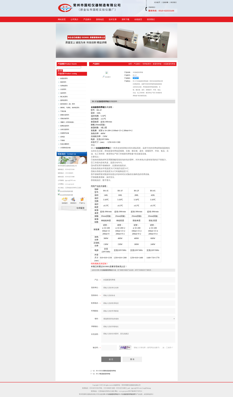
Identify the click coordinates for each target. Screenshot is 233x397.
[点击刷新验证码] (125, 348)
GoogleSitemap (146, 388)
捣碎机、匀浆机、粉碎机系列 (69, 107)
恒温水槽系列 (64, 144)
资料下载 (125, 19)
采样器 (62, 137)
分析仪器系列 (64, 129)
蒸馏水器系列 (64, 115)
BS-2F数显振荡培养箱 (103, 374)
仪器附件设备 (64, 133)
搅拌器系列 (64, 100)
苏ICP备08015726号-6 (135, 391)
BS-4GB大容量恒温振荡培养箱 (106, 371)
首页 (130, 64)
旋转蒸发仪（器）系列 (67, 104)
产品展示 (87, 19)
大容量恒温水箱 (65, 148)
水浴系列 (63, 89)
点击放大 (108, 77)
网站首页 (62, 19)
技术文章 (113, 19)
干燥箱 (62, 140)
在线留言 (138, 19)
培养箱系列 (64, 86)
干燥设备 (63, 111)
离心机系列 (64, 96)
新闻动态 (100, 19)
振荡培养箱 (157, 64)
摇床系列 (63, 82)
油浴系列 (63, 93)
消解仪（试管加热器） (67, 122)
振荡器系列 (64, 78)
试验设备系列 (64, 118)
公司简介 (74, 19)
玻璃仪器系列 (64, 126)
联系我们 (151, 19)
